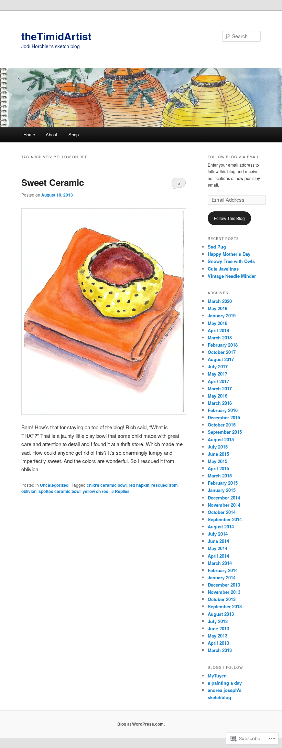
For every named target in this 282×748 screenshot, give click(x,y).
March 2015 (220, 475)
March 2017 (220, 388)
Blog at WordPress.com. (141, 724)
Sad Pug (217, 246)
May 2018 (217, 323)
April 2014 (218, 555)
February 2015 (223, 483)
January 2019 (222, 315)
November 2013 (224, 592)
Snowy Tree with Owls (231, 261)
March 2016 (220, 403)
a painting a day (225, 682)
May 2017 (217, 373)
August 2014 (221, 526)
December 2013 (224, 584)
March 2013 (220, 650)
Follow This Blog (229, 218)
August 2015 (221, 439)
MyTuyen (217, 675)
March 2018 (220, 337)
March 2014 (220, 563)
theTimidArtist (56, 36)
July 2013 (218, 621)
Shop (73, 134)
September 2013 (225, 606)
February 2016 (223, 410)
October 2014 (222, 512)
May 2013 (217, 635)
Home (29, 134)
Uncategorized (54, 485)
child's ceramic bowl (107, 485)
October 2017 (222, 352)
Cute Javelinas (223, 268)
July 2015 (218, 446)
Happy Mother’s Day (229, 254)
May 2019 (217, 308)
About (51, 134)
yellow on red (95, 491)
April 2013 (218, 643)
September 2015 (225, 432)
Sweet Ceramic (52, 182)
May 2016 (217, 395)
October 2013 (222, 599)
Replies (120, 491)
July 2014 (218, 533)
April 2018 (218, 330)
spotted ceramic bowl (59, 491)
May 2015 (217, 461)
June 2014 (218, 541)
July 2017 (218, 366)
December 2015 (224, 417)
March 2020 (220, 301)
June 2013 (218, 628)
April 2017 (218, 381)
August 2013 (221, 614)
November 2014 (224, 505)
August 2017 (221, 359)
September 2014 (225, 519)
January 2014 (222, 577)
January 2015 (222, 490)
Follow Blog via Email (233, 157)
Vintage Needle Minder (232, 276)
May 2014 (217, 548)
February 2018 (223, 344)
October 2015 (222, 424)
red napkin (139, 485)
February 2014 (223, 570)
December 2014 (224, 497)
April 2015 (218, 468)
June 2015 (218, 454)
